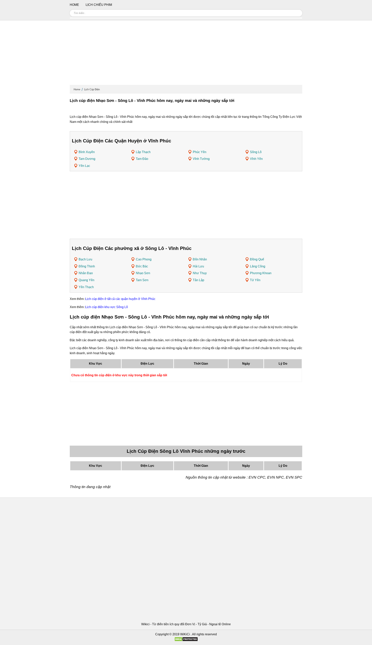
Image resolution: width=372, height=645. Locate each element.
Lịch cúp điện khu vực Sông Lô (106, 307)
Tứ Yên (255, 280)
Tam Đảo (142, 158)
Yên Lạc (84, 165)
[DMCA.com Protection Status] (186, 640)
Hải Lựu (198, 266)
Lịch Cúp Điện (92, 89)
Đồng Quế (257, 259)
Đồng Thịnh (87, 266)
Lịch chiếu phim (99, 4)
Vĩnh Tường (201, 158)
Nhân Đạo (86, 273)
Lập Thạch (143, 152)
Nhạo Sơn (143, 273)
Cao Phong (144, 259)
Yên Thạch (86, 287)
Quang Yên (86, 280)
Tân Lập (198, 280)
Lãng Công (257, 266)
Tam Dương (87, 158)
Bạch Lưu (85, 259)
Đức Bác (142, 266)
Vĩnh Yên (256, 158)
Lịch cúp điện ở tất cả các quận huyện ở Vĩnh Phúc (120, 299)
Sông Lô (256, 152)
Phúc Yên (199, 152)
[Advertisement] (186, 54)
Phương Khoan (260, 273)
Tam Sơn (142, 280)
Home (77, 89)
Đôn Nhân (200, 259)
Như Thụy (200, 273)
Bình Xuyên (87, 152)
